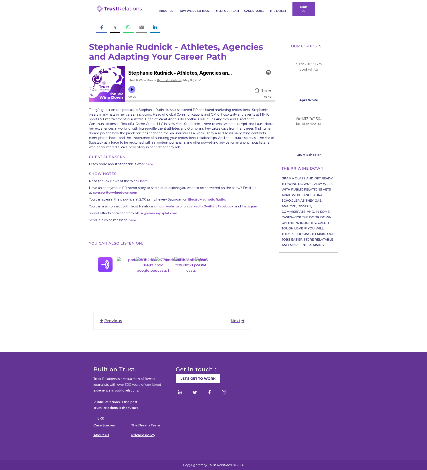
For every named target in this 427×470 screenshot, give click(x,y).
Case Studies (254, 10)
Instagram (250, 206)
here (149, 164)
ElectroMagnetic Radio (206, 199)
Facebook (226, 206)
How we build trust (195, 10)
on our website (166, 206)
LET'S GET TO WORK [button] (198, 378)
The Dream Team (145, 425)
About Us (166, 10)
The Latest (278, 10)
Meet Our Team (227, 10)
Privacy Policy (143, 435)
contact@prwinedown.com (115, 193)
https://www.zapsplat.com (156, 213)
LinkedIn (196, 206)
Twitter (210, 206)
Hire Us (303, 9)
